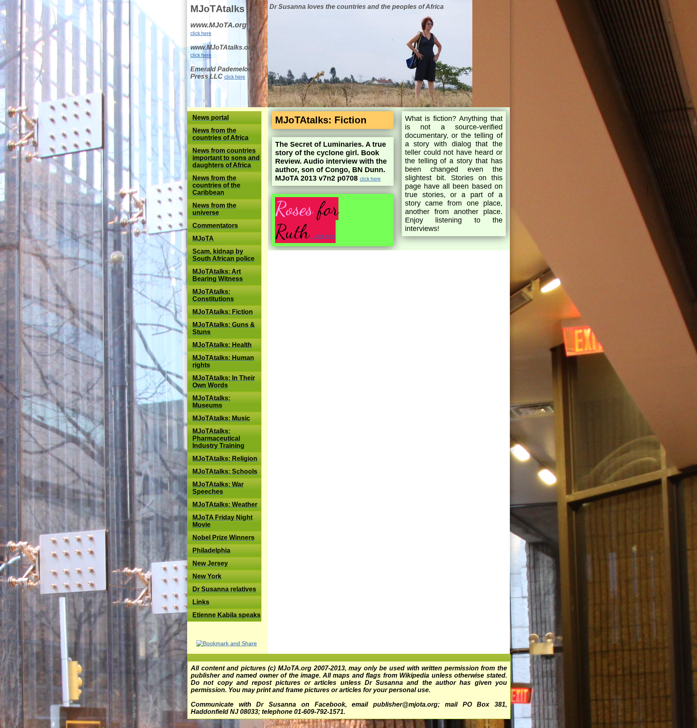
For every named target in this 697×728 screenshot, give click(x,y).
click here (200, 33)
